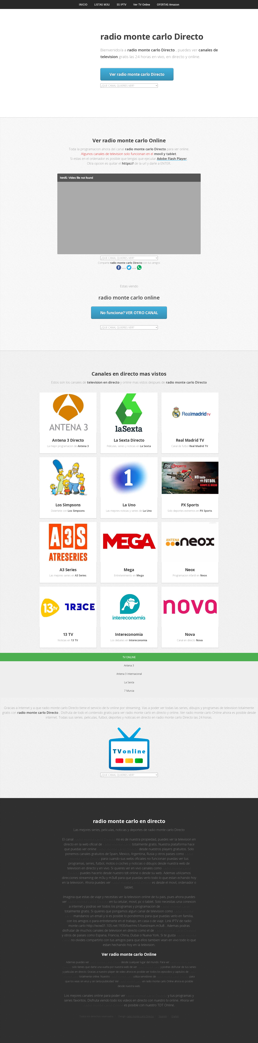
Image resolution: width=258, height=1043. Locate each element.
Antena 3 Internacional (129, 674)
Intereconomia (129, 634)
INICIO (83, 4)
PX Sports (190, 505)
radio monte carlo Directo (140, 1016)
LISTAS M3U (102, 4)
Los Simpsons (68, 505)
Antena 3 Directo (68, 440)
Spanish (163, 1016)
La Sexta (129, 682)
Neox (190, 569)
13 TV (68, 634)
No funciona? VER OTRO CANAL (129, 312)
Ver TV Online (141, 4)
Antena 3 (129, 665)
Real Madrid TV (190, 440)
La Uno (129, 505)
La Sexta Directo (129, 440)
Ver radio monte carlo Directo (136, 74)
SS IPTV (121, 4)
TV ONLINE (129, 657)
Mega (129, 569)
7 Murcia (129, 690)
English (175, 1016)
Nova (190, 634)
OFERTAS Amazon (168, 4)
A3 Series (68, 569)
